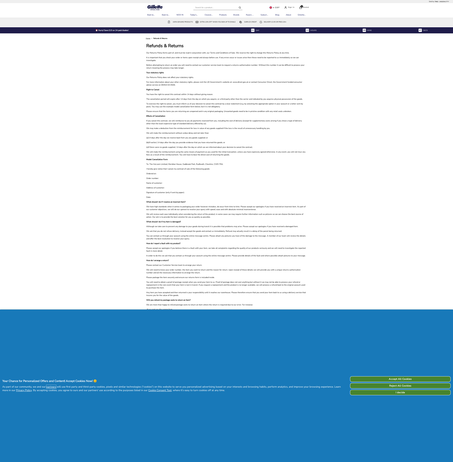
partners (51, 387)
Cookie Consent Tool (160, 390)
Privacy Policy (24, 390)
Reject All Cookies (400, 385)
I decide (400, 392)
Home (148, 38)
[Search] (240, 7)
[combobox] (217, 7)
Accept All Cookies (400, 379)
